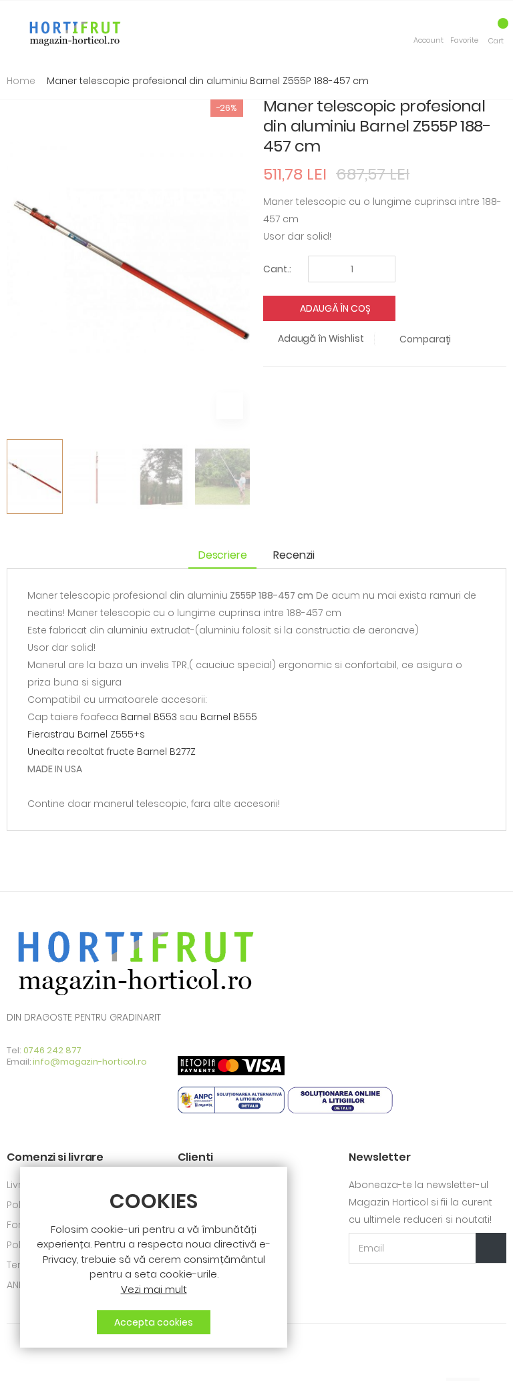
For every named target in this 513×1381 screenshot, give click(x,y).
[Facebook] (11, 1362)
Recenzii (294, 555)
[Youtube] (33, 1362)
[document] (153, 1262)
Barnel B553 (149, 717)
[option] (34, 476)
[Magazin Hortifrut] (73, 32)
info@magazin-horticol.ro (90, 1061)
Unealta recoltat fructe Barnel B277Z (111, 751)
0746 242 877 (52, 1050)
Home (21, 80)
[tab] (226, 556)
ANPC (19, 1285)
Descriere (222, 555)
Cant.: (277, 269)
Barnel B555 (228, 717)
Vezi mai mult (154, 1289)
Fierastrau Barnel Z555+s (86, 734)
